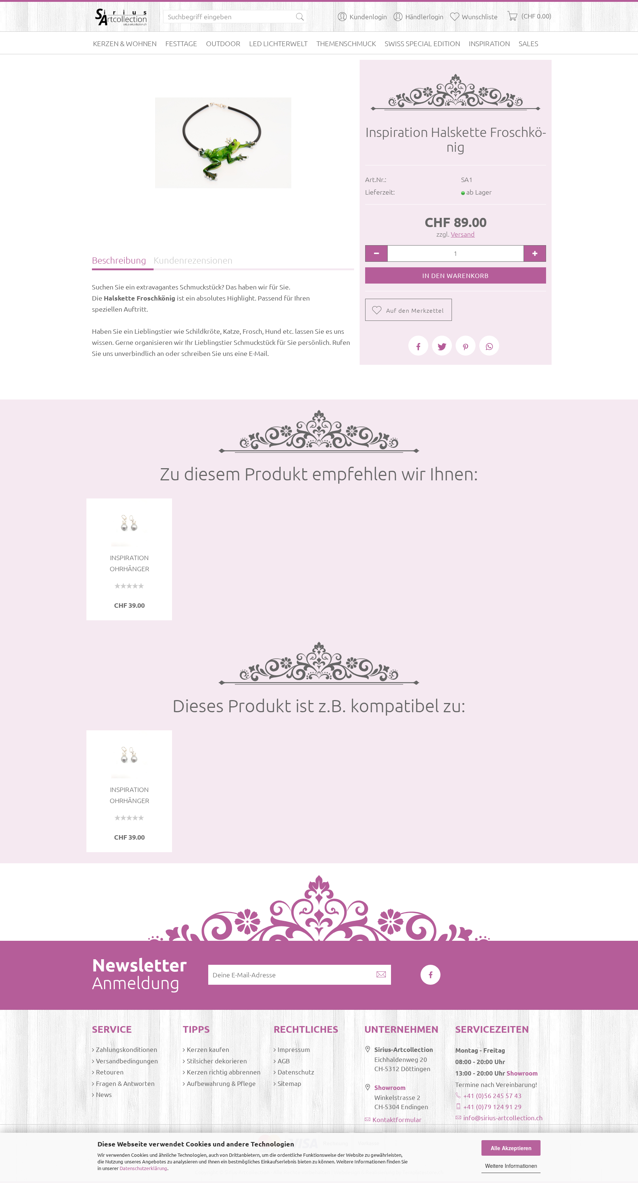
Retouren (110, 1072)
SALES (528, 43)
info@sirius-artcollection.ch (503, 1117)
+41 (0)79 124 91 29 (492, 1106)
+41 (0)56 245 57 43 (492, 1095)
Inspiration (489, 43)
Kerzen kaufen (208, 1049)
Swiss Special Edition (422, 43)
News (104, 1094)
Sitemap (289, 1083)
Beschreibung (119, 259)
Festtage (181, 43)
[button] (418, 346)
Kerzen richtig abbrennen (224, 1072)
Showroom (390, 1087)
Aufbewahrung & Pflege (221, 1083)
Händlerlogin (424, 16)
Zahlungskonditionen (126, 1049)
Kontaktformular (397, 1119)
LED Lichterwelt (278, 43)
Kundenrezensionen (193, 259)
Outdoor (223, 43)
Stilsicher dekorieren (217, 1060)
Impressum (294, 1049)
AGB (284, 1060)
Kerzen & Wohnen (125, 43)
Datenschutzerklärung (143, 1168)
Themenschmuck (346, 43)
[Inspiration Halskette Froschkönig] (223, 142)
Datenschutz (296, 1072)
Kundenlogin (368, 16)
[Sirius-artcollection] (122, 16)
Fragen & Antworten (125, 1083)
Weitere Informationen (511, 1165)
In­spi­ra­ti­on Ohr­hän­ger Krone (129, 563)
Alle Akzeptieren (511, 1148)
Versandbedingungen (127, 1060)
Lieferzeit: (380, 192)
